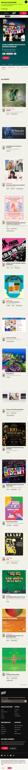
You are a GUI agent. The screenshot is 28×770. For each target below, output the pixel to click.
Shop (16, 731)
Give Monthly (13, 748)
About (2, 725)
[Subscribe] (25, 701)
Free (15, 53)
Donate (24, 13)
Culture (2, 715)
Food (2, 713)
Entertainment (4, 711)
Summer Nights (9, 53)
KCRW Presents (11, 67)
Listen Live (6, 13)
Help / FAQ (3, 729)
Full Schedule (17, 715)
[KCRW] (3, 694)
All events (4, 67)
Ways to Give (17, 729)
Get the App (5, 9)
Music (4, 53)
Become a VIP (17, 727)
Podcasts (17, 713)
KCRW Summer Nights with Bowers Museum (13, 46)
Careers (3, 727)
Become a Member (19, 725)
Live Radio (17, 709)
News (2, 709)
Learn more (5, 57)
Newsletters (3, 731)
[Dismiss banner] (26, 2)
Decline (3, 768)
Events (2, 717)
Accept (9, 768)
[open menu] (2, 13)
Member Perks (18, 733)
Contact (3, 733)
